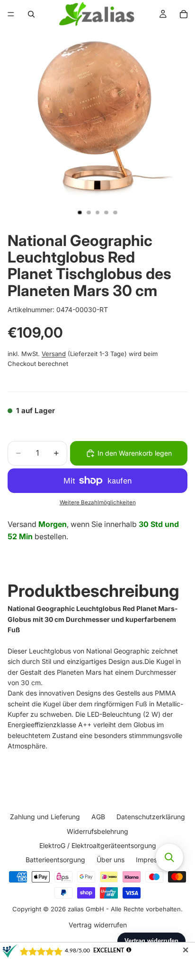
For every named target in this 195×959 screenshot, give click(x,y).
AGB (98, 817)
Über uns (110, 860)
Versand (54, 353)
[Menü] (11, 14)
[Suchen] (31, 14)
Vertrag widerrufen (98, 925)
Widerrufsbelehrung (97, 831)
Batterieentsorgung (55, 860)
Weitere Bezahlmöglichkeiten (98, 502)
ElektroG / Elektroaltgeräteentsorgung (97, 845)
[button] (169, 857)
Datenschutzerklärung (150, 817)
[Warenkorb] (183, 14)
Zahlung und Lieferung (45, 817)
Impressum (153, 860)
